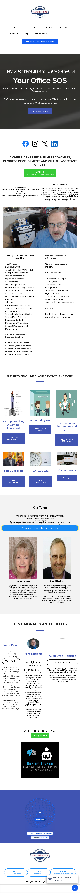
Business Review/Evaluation (44, 28)
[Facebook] (25, 143)
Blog (26, 34)
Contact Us (14, 34)
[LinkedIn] (54, 143)
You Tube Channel (40, 34)
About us (13, 28)
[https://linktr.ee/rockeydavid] (67, 458)
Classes (25, 28)
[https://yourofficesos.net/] (40, 855)
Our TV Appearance (67, 28)
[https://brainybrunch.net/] (40, 760)
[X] (45, 143)
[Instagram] (35, 143)
